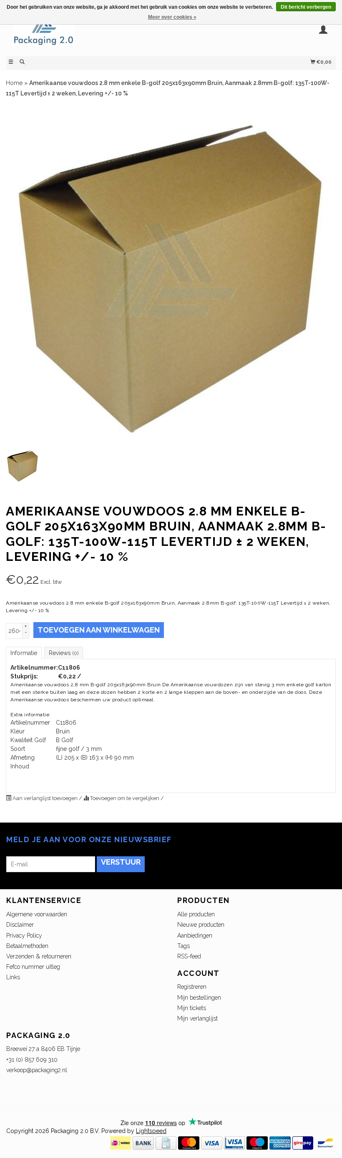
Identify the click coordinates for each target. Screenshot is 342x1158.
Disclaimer (20, 924)
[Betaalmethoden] (120, 1142)
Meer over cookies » (172, 17)
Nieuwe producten (200, 924)
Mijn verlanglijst (197, 1018)
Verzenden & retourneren (38, 956)
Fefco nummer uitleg (33, 966)
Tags (183, 946)
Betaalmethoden (27, 946)
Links (13, 977)
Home (14, 83)
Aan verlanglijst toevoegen (45, 798)
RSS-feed (189, 956)
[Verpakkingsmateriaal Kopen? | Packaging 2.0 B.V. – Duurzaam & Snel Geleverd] (89, 34)
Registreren (191, 986)
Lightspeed (151, 1131)
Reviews (63, 653)
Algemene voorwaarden (36, 914)
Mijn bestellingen (199, 997)
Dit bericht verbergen (306, 7)
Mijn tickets (191, 1008)
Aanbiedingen (194, 935)
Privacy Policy (24, 935)
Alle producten (196, 914)
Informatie (23, 653)
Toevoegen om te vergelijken (125, 798)
